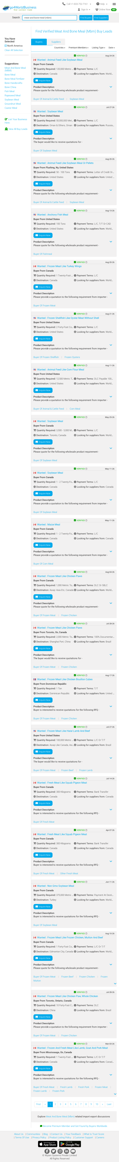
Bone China (10, 87)
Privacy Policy (39, 1137)
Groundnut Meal (13, 103)
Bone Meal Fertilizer (14, 78)
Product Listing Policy (60, 1137)
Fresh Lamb (66, 1087)
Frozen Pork (58, 1091)
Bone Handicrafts (13, 83)
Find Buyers (86, 17)
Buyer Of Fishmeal (42, 254)
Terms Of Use (21, 1137)
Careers (100, 1137)
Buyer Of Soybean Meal (45, 150)
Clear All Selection (14, 50)
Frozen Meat (101, 1087)
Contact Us (56, 1134)
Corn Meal (75, 408)
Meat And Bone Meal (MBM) (15, 69)
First (38, 1104)
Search (16, 17)
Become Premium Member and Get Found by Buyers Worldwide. (75, 1126)
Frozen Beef (67, 770)
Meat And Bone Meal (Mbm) (60, 1116)
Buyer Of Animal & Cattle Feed (48, 99)
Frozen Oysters (72, 357)
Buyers (39, 42)
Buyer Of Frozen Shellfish (46, 357)
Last (109, 1104)
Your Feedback (73, 1134)
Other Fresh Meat (69, 873)
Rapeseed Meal (12, 95)
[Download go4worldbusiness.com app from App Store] (47, 1144)
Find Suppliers (101, 17)
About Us (18, 1134)
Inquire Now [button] (44, 80)
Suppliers (56, 42)
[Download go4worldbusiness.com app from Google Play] (70, 1144)
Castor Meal (11, 108)
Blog (45, 1134)
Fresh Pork (84, 1087)
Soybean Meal (12, 99)
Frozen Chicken (69, 615)
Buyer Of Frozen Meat (44, 305)
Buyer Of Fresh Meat (43, 822)
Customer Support (83, 1137)
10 (97, 1104)
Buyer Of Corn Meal (43, 563)
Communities (33, 1134)
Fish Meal (9, 91)
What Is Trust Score (93, 1134)
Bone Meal (10, 74)
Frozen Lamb (86, 770)
